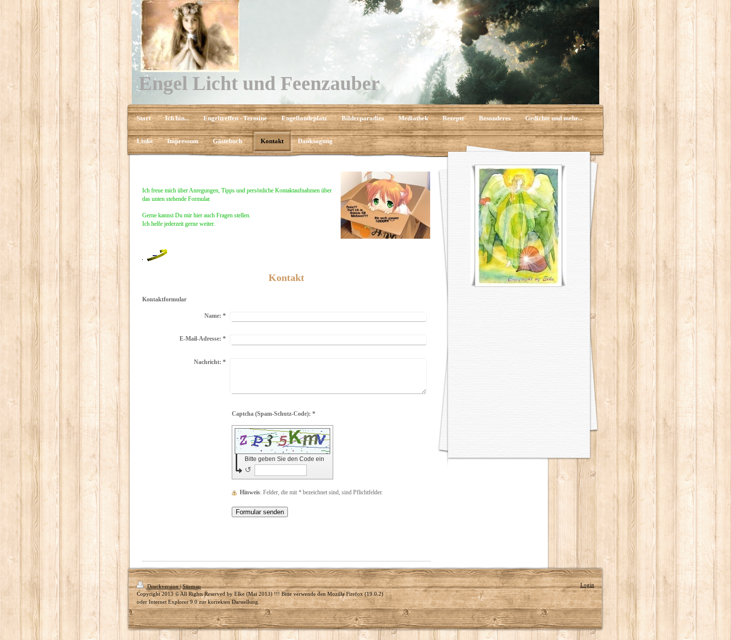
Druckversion (163, 586)
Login (587, 585)
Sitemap (192, 586)
